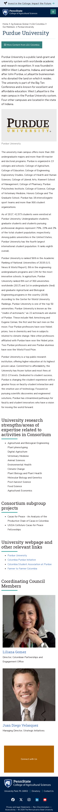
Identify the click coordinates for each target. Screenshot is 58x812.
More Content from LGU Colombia (22, 44)
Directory (36, 791)
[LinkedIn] (37, 799)
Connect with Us (29, 759)
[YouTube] (45, 799)
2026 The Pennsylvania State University (35, 809)
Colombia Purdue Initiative (22, 560)
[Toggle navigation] (53, 11)
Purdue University (17, 555)
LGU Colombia (38, 24)
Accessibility (10, 809)
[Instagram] (29, 799)
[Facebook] (13, 799)
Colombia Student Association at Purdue (30, 564)
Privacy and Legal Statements (18, 807)
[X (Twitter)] (21, 799)
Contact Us (49, 791)
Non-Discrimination (41, 807)
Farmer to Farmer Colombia (22, 568)
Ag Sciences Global (20, 24)
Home (5, 24)
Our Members (9, 27)
